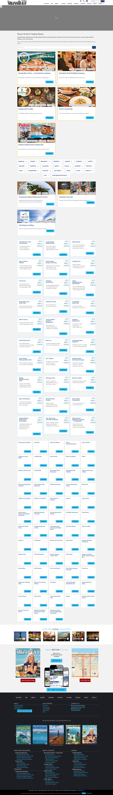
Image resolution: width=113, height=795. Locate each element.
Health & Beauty (18, 707)
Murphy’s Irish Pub (66, 197)
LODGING (63, 3)
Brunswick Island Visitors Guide (53, 756)
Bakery (33, 161)
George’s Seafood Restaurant (87, 541)
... (49, 77)
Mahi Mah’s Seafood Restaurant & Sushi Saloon (39, 612)
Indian (57, 166)
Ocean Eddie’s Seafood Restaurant (50, 321)
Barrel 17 (48, 340)
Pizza (20, 170)
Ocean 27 (21, 540)
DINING (56, 3)
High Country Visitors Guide (52, 774)
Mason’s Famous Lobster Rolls (54, 555)
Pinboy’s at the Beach (40, 498)
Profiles (89, 3)
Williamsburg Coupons (79, 774)
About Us (45, 705)
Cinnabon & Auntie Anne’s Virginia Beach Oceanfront (56, 612)
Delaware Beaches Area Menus (24, 759)
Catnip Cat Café (51, 301)
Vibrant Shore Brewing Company (78, 359)
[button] (93, 403)
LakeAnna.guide (78, 762)
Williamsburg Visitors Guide (81, 772)
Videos (95, 3)
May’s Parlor (37, 596)
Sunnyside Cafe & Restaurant (55, 471)
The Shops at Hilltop (26, 225)
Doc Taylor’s (49, 358)
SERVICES (76, 3)
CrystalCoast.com (49, 766)
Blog (44, 711)
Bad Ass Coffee (77, 378)
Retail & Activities (18, 705)
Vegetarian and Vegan (59, 175)
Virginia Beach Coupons (80, 757)
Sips (52, 3)
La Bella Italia (38, 456)
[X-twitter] (84, 1)
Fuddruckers (76, 261)
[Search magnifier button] (103, 1)
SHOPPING (69, 3)
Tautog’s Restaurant (49, 281)
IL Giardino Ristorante (75, 302)
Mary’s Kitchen (86, 442)
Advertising (46, 710)
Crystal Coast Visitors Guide (52, 767)
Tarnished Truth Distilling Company (72, 73)
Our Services (46, 707)
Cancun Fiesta (22, 596)
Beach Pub (85, 484)
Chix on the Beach (55, 568)
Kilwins (68, 596)
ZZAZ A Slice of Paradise (54, 499)
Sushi (78, 170)
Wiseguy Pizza (50, 378)
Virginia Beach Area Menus (80, 759)
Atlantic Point (22, 554)
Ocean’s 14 (85, 568)
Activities (18, 638)
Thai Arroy (22, 281)
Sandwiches (32, 170)
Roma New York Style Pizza (24, 302)
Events (100, 3)
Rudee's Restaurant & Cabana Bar (31, 145)
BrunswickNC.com (49, 754)
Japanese (77, 166)
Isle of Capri (69, 554)
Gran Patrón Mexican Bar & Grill (25, 359)
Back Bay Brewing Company (39, 513)
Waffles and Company (24, 498)
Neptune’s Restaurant (24, 470)
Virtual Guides (46, 708)
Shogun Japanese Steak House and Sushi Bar (88, 556)
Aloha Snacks (38, 568)
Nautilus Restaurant (76, 320)
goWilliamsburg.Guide (79, 771)
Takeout (88, 170)
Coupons (82, 3)
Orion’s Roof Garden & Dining (51, 261)
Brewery (56, 161)
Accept (83, 793)
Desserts (33, 166)
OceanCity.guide (21, 762)
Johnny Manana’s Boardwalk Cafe (71, 583)
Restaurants (17, 708)
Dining (33, 638)
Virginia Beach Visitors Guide (81, 756)
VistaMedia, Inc (80, 790)
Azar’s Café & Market (23, 261)
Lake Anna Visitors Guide (80, 764)
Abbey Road (76, 242)
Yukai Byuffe (37, 470)
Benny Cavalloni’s (71, 456)
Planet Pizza (69, 540)
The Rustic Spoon (39, 554)
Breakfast (44, 161)
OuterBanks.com (49, 781)
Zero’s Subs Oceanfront (76, 399)
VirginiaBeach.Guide (79, 754)
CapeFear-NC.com (49, 759)
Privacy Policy (89, 793)
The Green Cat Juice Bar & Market (52, 418)
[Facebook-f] (81, 1)
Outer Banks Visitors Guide (52, 782)
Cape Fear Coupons (50, 762)
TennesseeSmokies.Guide (23, 773)
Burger (67, 161)
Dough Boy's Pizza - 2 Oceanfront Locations (34, 73)
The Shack (53, 582)
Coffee (90, 161)
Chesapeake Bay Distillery (70, 471)
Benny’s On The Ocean (56, 540)
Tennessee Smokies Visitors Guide (25, 774)
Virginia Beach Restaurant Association (24, 419)
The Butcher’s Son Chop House (25, 242)
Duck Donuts (53, 456)
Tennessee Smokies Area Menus (25, 778)
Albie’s (83, 456)
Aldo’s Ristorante (24, 340)
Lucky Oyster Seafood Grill (50, 242)
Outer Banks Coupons (50, 784)
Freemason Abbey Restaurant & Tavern (33, 197)
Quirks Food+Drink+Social (71, 443)
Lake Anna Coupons (79, 766)
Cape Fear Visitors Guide (51, 760)
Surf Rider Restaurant (72, 512)
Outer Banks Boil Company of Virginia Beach (55, 528)
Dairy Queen (85, 512)
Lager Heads (85, 498)
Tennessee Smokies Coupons (24, 776)
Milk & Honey (23, 319)
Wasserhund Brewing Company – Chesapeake (78, 419)
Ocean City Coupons (22, 766)
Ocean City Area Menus (22, 767)
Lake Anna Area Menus (79, 767)
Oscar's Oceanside (66, 109)
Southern (57, 170)
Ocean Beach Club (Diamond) (39, 485)
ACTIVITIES (46, 3)
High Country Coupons (51, 775)
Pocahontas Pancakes (24, 442)
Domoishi (36, 442)
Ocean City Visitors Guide (23, 764)
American (21, 161)
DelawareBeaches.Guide (23, 754)
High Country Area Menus (51, 777)
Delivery (22, 166)
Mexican (89, 166)
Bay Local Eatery (24, 399)
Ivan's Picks (48, 638)
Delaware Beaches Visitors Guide (25, 756)
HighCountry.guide (50, 772)
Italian (66, 166)
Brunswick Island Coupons (51, 757)
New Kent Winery (55, 442)
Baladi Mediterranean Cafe (24, 379)
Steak (68, 170)
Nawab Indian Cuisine (50, 399)
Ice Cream (45, 166)
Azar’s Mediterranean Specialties (77, 282)
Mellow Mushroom (55, 484)
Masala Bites (21, 568)
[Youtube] (87, 1)
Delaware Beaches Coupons (24, 757)
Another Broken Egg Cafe (77, 341)
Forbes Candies (86, 526)
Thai (45, 175)
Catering (79, 161)
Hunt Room (37, 540)
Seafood (45, 170)
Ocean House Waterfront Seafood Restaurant (23, 514)
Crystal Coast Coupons (51, 769)
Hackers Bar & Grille (25, 109)
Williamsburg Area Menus (80, 775)
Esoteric (68, 498)
